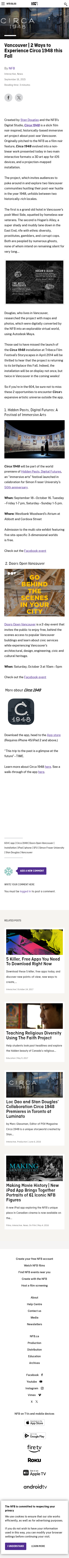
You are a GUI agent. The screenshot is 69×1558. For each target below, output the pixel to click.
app (13, 843)
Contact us (34, 1311)
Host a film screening (34, 1285)
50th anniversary (16, 487)
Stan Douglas (29, 120)
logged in (25, 891)
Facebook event (35, 551)
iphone (28, 848)
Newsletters (34, 1324)
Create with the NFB (34, 1278)
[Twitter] (19, 98)
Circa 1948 (32, 125)
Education (34, 1356)
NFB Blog (11, 3)
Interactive (10, 74)
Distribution (34, 1349)
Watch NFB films (34, 1265)
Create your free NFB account (34, 1258)
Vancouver (26, 852)
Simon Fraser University (51, 848)
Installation (10, 848)
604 (6, 843)
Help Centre (34, 1304)
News (20, 74)
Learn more (38, 1546)
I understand (15, 1546)
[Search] (66, 4)
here (48, 766)
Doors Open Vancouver (20, 624)
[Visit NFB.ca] (40, 3)
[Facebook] (8, 98)
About (34, 1297)
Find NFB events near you (34, 1272)
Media (34, 1317)
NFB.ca (34, 1336)
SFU (35, 848)
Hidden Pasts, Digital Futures (41, 471)
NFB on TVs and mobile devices (34, 1413)
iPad (20, 848)
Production (34, 1343)
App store (54, 735)
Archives (34, 1363)
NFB (12, 68)
